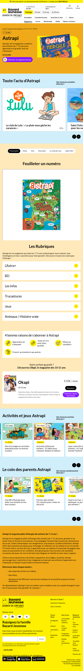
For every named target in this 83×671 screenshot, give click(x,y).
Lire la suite (6, 55)
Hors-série (42, 151)
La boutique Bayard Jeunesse (65, 620)
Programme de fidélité (65, 634)
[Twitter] (27, 617)
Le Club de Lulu (55, 151)
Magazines (28, 21)
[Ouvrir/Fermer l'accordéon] (76, 266)
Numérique (48, 21)
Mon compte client (64, 628)
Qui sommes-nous (76, 624)
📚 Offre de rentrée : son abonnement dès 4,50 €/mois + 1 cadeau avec (38, 1)
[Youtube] (20, 617)
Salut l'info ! (69, 151)
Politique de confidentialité (71, 662)
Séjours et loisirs (69, 21)
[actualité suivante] (79, 137)
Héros (71, 17)
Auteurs (53, 626)
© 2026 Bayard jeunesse (72, 663)
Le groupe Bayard (76, 636)
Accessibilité (76, 665)
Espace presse (75, 631)
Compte (77, 8)
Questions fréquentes (57, 603)
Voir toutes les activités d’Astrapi (65, 418)
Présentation (14, 151)
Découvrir (71, 388)
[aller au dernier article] (74, 465)
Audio (58, 21)
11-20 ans (55, 12)
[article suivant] (79, 465)
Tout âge (28, 12)
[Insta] (5, 617)
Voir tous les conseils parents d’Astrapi (67, 472)
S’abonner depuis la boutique (70, 394)
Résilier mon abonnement (65, 642)
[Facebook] (13, 617)
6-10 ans (46, 12)
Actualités (28, 17)
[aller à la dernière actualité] (74, 137)
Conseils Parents (41, 17)
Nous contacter (55, 606)
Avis (32, 151)
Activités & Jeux (57, 17)
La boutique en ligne (50, 7)
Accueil (4, 29)
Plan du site (77, 654)
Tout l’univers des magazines (15, 29)
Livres (38, 21)
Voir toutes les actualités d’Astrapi (65, 83)
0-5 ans (37, 12)
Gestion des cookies (74, 660)
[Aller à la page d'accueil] (12, 17)
